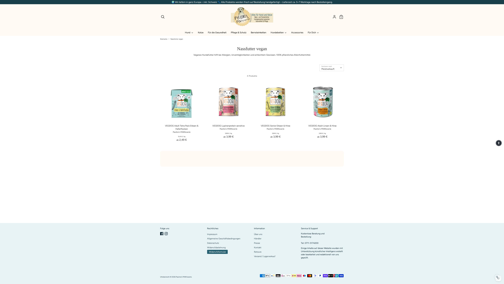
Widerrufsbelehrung (216, 247)
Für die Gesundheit (217, 32)
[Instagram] (166, 233)
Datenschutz (213, 243)
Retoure (257, 252)
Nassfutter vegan (176, 39)
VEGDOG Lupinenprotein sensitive (228, 126)
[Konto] (334, 16)
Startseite (163, 39)
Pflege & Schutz (238, 32)
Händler (257, 238)
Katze (200, 32)
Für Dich (312, 32)
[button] (499, 143)
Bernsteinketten (258, 32)
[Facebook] (161, 233)
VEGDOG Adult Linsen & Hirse (322, 126)
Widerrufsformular (217, 252)
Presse (257, 243)
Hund (188, 32)
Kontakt (257, 247)
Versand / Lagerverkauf (264, 256)
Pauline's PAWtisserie (184, 277)
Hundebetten (277, 32)
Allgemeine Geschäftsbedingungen (223, 238)
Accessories (297, 32)
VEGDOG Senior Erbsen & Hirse (275, 126)
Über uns (258, 234)
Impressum (212, 234)
